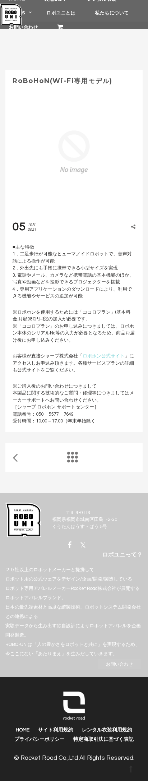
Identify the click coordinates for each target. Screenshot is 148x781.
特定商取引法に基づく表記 (103, 739)
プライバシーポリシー (39, 739)
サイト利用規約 (55, 730)
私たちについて (112, 12)
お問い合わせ (23, 27)
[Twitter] (83, 545)
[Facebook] (71, 545)
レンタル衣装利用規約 (107, 730)
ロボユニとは (60, 12)
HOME (22, 730)
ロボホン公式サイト (104, 356)
